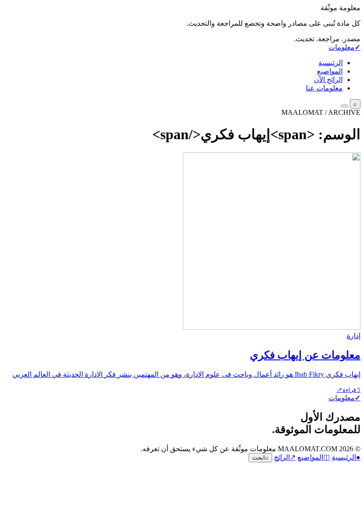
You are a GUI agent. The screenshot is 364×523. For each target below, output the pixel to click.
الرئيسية (330, 62)
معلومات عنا (324, 88)
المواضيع (330, 71)
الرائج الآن (328, 79)
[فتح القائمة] (344, 106)
